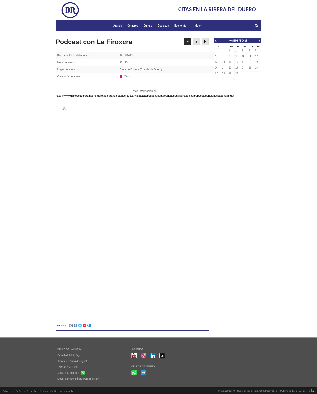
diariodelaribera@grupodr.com (82, 378)
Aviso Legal (8, 391)
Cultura (148, 25)
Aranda (117, 25)
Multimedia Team (289, 390)
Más (197, 25)
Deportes (163, 25)
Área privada (66, 391)
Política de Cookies (48, 391)
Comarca (132, 25)
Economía (180, 25)
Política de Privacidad (26, 391)
